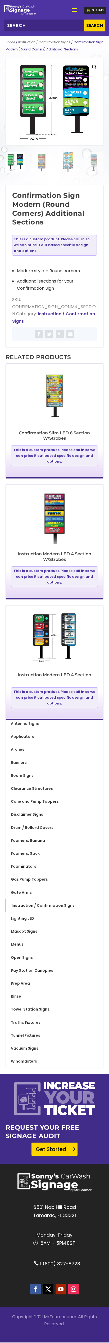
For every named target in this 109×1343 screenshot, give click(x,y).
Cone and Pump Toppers (35, 801)
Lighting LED (22, 918)
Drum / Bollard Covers (32, 827)
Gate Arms (21, 892)
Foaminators (23, 866)
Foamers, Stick (25, 853)
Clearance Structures (32, 788)
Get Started (51, 1149)
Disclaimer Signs (27, 814)
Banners (19, 762)
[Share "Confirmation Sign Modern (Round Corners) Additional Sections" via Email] (70, 334)
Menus (17, 944)
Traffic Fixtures (25, 1022)
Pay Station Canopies (32, 970)
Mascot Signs (24, 931)
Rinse (16, 996)
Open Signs (22, 957)
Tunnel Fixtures (25, 1035)
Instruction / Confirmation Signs (44, 42)
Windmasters (24, 1061)
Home (10, 42)
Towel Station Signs (30, 1009)
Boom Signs (22, 775)
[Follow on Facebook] (35, 1289)
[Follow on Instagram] (73, 1289)
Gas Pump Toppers (29, 879)
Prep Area (20, 983)
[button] (94, 67)
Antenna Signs (25, 723)
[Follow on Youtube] (61, 1289)
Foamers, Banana (28, 840)
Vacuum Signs (24, 1048)
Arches (17, 749)
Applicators (22, 736)
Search (94, 25)
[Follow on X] (48, 1289)
